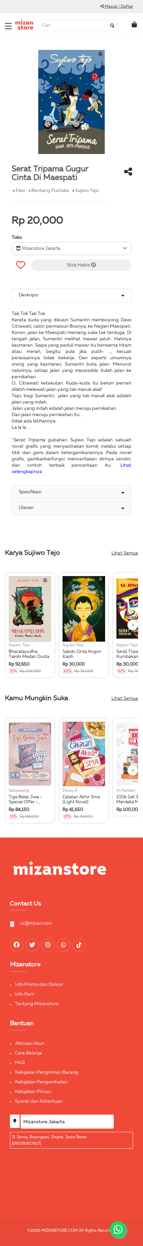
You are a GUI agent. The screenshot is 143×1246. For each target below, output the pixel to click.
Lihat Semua (124, 553)
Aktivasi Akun (29, 1043)
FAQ (20, 1062)
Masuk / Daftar (118, 7)
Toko (17, 237)
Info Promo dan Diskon (39, 984)
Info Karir (24, 994)
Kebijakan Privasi (33, 1091)
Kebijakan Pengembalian (41, 1082)
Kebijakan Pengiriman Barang (46, 1072)
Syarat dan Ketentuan (39, 1101)
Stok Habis (79, 265)
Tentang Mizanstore (37, 1004)
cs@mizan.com (36, 923)
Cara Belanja (28, 1053)
